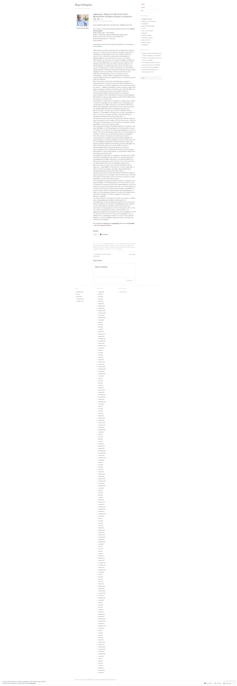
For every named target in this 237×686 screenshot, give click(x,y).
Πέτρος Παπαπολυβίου (106, 21)
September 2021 (102, 429)
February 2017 (101, 558)
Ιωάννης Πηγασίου (128, 245)
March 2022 (101, 415)
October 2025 (101, 315)
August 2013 (101, 656)
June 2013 (100, 661)
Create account (80, 292)
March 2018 (101, 527)
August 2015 (101, 600)
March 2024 (101, 359)
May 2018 (100, 523)
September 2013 (102, 653)
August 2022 (101, 404)
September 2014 (102, 626)
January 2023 (101, 392)
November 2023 (102, 369)
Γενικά (143, 28)
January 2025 (101, 336)
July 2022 (100, 406)
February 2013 (101, 670)
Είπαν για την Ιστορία (147, 30)
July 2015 (100, 602)
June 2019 (100, 492)
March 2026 (101, 303)
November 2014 (102, 621)
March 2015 (101, 612)
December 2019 (101, 478)
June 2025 (100, 324)
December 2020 (101, 450)
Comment (129, 280)
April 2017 (100, 553)
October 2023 (101, 371)
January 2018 (101, 532)
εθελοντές (108, 249)
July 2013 (100, 658)
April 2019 (100, 497)
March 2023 (101, 387)
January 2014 (101, 644)
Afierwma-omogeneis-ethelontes (102, 225)
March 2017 (101, 555)
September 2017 (102, 541)
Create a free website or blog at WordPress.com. (85, 679)
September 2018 (102, 513)
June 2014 (100, 633)
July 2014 (100, 630)
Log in (78, 294)
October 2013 (101, 651)
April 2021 (100, 441)
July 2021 (100, 434)
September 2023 (102, 373)
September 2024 (102, 345)
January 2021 (101, 448)
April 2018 (100, 525)
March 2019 (101, 499)
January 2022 (101, 420)
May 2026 (100, 299)
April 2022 (100, 413)
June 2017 (100, 548)
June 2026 (100, 296)
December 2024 (101, 338)
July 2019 (100, 490)
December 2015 (101, 590)
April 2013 (100, 665)
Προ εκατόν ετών (146, 40)
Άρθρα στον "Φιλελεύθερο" (149, 21)
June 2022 (100, 408)
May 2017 (100, 551)
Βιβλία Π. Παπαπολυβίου (148, 26)
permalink (120, 249)
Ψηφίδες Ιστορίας (146, 42)
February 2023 (101, 390)
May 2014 (100, 635)
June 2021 (100, 436)
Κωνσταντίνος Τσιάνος (98, 247)
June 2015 (100, 604)
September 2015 (102, 598)
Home (142, 4)
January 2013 (101, 672)
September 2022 (102, 401)
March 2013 (101, 668)
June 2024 (100, 352)
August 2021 (101, 432)
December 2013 (101, 647)
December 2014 (101, 618)
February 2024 (101, 362)
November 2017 (102, 537)
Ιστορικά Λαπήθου (146, 35)
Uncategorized (145, 44)
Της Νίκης (132, 254)
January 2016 (101, 588)
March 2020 (101, 471)
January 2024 (101, 364)
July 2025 (100, 322)
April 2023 (100, 385)
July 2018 (100, 518)
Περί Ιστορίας (83, 4)
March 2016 (101, 583)
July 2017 (100, 546)
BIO (142, 10)
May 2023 (100, 383)
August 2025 (101, 320)
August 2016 (101, 572)
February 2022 (101, 418)
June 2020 (100, 464)
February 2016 (101, 586)
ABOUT (143, 7)
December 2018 (101, 506)
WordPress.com (80, 301)
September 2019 (102, 485)
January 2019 (101, 504)
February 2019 (101, 502)
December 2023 (101, 366)
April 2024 (100, 357)
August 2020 (101, 460)
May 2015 (100, 607)
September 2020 (102, 457)
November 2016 (102, 565)
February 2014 (101, 642)
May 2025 (100, 327)
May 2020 (100, 467)
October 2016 (101, 567)
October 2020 (101, 455)
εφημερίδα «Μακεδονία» (99, 249)
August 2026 (101, 292)
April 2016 (100, 581)
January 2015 (101, 616)
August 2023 (101, 376)
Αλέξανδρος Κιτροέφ (125, 243)
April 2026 (100, 301)
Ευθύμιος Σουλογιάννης (103, 245)
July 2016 (100, 574)
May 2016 (100, 579)
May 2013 (100, 663)
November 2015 (102, 593)
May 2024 (100, 355)
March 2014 (101, 640)
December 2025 (101, 310)
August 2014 (101, 628)
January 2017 (101, 560)
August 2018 (101, 516)
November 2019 (102, 481)
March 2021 (101, 443)
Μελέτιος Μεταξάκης (110, 247)
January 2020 (101, 476)
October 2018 (101, 511)
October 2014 (101, 623)
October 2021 (101, 427)
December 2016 (101, 563)
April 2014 (100, 637)
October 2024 (101, 343)
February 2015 (101, 614)
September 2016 (102, 569)
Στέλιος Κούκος (97, 40)
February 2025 (101, 334)
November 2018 (102, 509)
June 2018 (100, 520)
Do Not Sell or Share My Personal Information (106, 679)
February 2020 (101, 474)
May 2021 (100, 439)
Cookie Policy (32, 683)
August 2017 (101, 544)
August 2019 (101, 488)
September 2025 (102, 317)
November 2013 (102, 649)
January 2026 (101, 308)
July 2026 (100, 294)
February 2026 (101, 306)
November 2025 (102, 313)
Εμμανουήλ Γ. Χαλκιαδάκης (116, 245)
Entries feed (79, 296)
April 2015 (100, 609)
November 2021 (102, 425)
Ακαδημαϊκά (145, 23)
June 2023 (100, 380)
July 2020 (100, 462)
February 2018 (101, 530)
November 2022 (102, 397)
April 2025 (100, 329)
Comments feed (80, 299)
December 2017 (101, 534)
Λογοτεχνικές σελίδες (147, 37)
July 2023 (100, 378)
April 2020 (100, 469)
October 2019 (101, 483)
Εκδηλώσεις (145, 33)
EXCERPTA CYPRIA (109, 243)
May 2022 (100, 411)
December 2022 (101, 394)
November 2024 (102, 341)
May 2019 (100, 495)
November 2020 (102, 453)
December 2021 (101, 422)
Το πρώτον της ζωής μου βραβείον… (151, 67)
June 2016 (100, 577)
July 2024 (100, 350)
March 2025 (101, 331)
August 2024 (101, 348)
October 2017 (101, 539)
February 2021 (101, 446)
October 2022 (101, 399)
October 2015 (101, 595)
